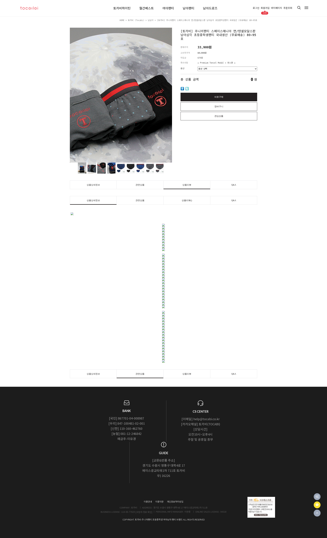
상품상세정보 (93, 185)
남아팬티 (188, 8)
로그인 (256, 8)
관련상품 (140, 185)
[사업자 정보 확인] (143, 512)
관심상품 (218, 116)
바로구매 (218, 97)
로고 (32, 8)
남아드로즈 (210, 8)
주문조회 (287, 8)
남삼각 (150, 20)
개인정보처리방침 (175, 501)
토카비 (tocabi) (136, 20)
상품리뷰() (187, 200)
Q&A (233, 185)
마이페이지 (276, 8)
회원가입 (265, 8)
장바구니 (218, 106)
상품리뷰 (186, 185)
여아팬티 (168, 8)
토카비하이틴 (122, 8)
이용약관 (159, 501)
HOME (122, 20)
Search (299, 8)
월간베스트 (146, 8)
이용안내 (148, 501)
